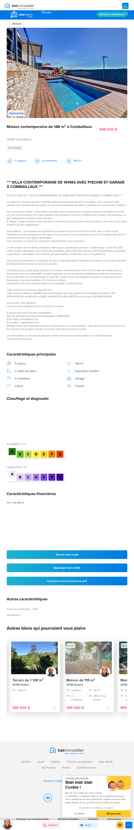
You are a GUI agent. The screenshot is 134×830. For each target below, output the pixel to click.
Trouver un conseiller (80, 762)
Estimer (55, 762)
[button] (120, 825)
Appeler (53, 825)
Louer (41, 762)
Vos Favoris (48, 768)
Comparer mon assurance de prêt (67, 581)
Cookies (93, 819)
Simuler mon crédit (67, 554)
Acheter (26, 762)
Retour (17, 24)
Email (88, 825)
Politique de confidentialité (32, 819)
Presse (66, 768)
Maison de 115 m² (39, 680)
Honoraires (114, 819)
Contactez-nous (86, 768)
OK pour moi (114, 813)
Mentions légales (68, 819)
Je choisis (79, 813)
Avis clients (106, 762)
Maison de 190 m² (94, 680)
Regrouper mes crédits (67, 568)
